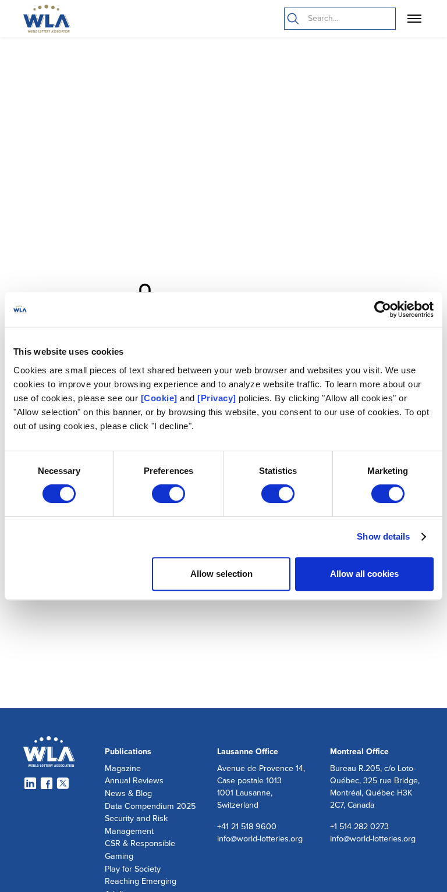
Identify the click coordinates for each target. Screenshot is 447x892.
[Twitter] (63, 783)
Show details (383, 536)
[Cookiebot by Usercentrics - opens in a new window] (383, 309)
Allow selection (221, 574)
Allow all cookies (364, 574)
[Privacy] (216, 398)
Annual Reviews (134, 781)
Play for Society (133, 869)
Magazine (123, 768)
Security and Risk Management (136, 824)
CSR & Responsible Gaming (140, 849)
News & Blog (128, 793)
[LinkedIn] (30, 783)
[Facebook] (47, 783)
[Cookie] (159, 398)
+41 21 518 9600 (246, 826)
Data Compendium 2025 (150, 806)
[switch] (168, 493)
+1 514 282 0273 (359, 826)
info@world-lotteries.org (260, 839)
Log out (5, 891)
